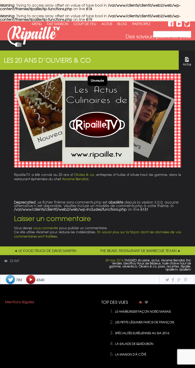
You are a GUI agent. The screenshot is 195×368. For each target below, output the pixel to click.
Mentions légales (19, 302)
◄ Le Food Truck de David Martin (45, 250)
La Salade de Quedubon (134, 344)
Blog (122, 24)
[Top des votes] (146, 302)
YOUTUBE (179, 24)
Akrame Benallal (75, 179)
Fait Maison (57, 24)
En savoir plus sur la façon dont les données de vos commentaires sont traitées (97, 234)
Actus (106, 24)
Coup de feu (84, 24)
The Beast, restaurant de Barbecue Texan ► (140, 250)
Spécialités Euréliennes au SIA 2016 (142, 333)
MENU (37, 24)
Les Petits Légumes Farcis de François (144, 322)
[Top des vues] (140, 302)
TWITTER (187, 24)
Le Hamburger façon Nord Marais (143, 311)
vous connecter (45, 228)
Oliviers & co (84, 174)
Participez (141, 24)
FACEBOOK (171, 24)
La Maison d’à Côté (130, 354)
